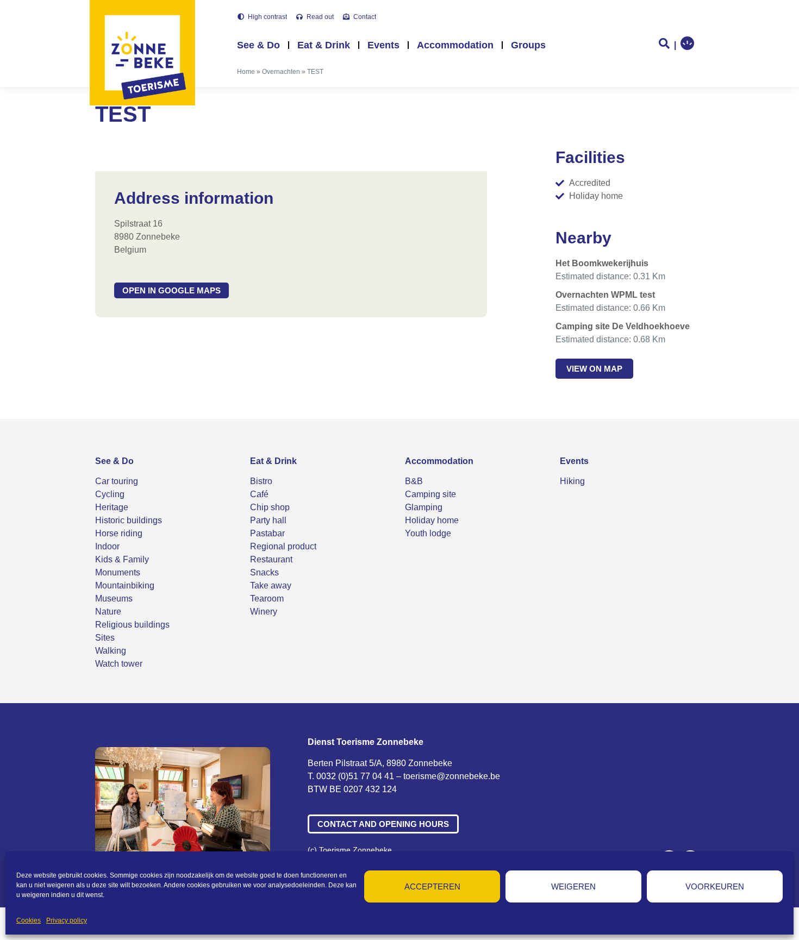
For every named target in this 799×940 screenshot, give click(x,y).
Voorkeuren (714, 886)
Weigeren (573, 886)
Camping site (430, 494)
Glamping (423, 507)
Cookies (28, 920)
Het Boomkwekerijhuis (601, 263)
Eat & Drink (323, 45)
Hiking (572, 481)
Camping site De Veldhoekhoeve (622, 326)
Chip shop (270, 507)
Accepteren (432, 886)
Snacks (264, 572)
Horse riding (118, 533)
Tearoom (267, 598)
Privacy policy (66, 920)
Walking (110, 650)
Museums (114, 598)
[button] (171, 290)
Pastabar (267, 533)
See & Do (258, 45)
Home (246, 72)
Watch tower (118, 663)
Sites (105, 637)
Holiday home (432, 520)
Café (259, 494)
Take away (270, 585)
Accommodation (455, 45)
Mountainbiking (124, 585)
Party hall (268, 520)
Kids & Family (122, 559)
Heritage (111, 507)
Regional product (283, 546)
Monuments (117, 572)
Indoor (107, 546)
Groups (528, 45)
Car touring (116, 481)
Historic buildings (128, 520)
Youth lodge (428, 533)
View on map (594, 368)
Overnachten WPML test (605, 294)
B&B (414, 481)
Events (383, 45)
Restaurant (271, 559)
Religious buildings (132, 624)
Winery (263, 611)
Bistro (261, 481)
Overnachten (281, 72)
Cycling (109, 494)
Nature (108, 611)
